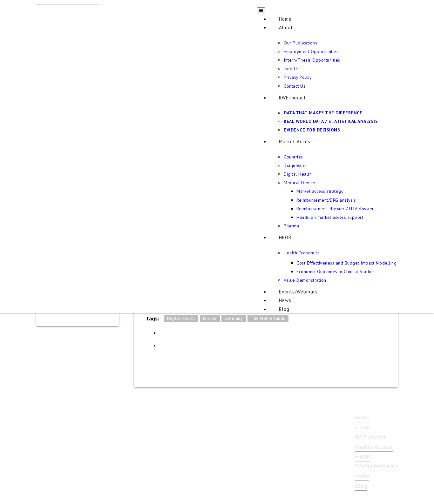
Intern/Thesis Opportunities (312, 60)
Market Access (296, 141)
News (285, 300)
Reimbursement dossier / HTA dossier (335, 209)
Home (285, 19)
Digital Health (298, 174)
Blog (284, 309)
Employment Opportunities (311, 51)
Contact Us (294, 86)
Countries (293, 157)
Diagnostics (295, 165)
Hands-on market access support (329, 217)
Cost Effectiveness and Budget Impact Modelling (346, 263)
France (210, 318)
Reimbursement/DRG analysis (326, 200)
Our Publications (300, 43)
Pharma (291, 226)
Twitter (165, 347)
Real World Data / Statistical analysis (331, 121)
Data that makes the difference (323, 113)
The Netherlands (268, 318)
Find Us (291, 68)
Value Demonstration (305, 280)
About (286, 27)
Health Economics (302, 253)
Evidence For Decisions (312, 130)
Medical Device (299, 182)
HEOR (285, 237)
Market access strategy (319, 191)
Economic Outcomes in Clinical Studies (335, 271)
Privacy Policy (298, 77)
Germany (234, 318)
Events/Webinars (298, 292)
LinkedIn (165, 334)
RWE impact (292, 98)
